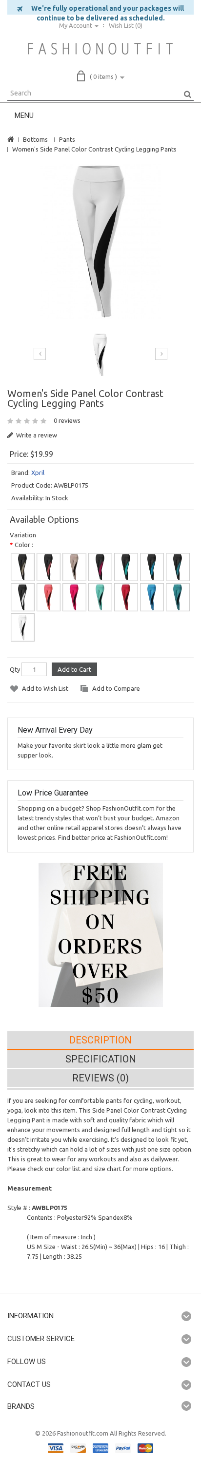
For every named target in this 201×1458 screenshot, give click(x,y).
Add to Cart (74, 669)
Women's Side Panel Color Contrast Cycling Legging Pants (94, 149)
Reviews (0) (100, 1078)
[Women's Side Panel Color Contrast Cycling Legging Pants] (101, 241)
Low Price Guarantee (53, 792)
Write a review (36, 435)
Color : (24, 544)
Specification (100, 1059)
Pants (67, 139)
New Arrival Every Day (55, 730)
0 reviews (67, 420)
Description (100, 1040)
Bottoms (35, 139)
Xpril (37, 472)
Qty (15, 669)
